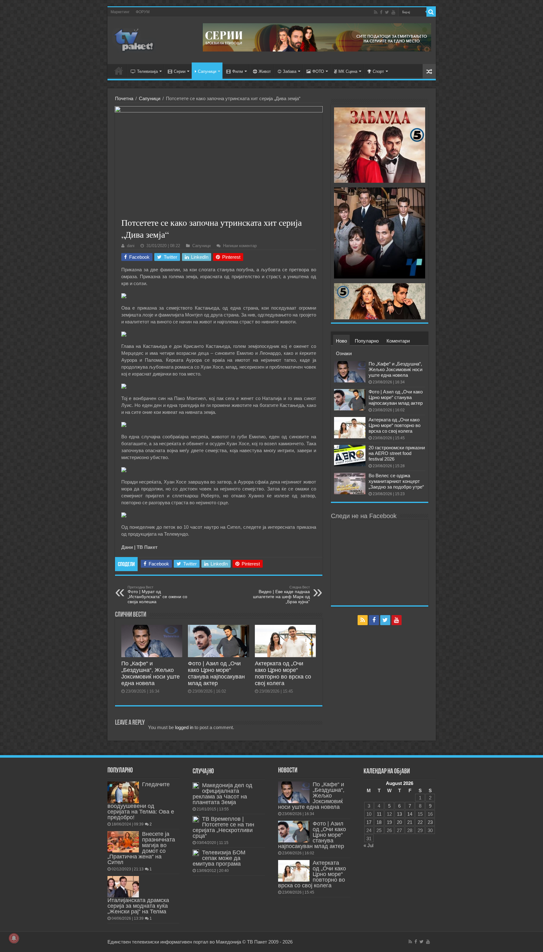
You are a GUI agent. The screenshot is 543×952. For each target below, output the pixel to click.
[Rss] (375, 12)
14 (409, 814)
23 (430, 822)
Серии (179, 71)
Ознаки (344, 353)
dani (130, 245)
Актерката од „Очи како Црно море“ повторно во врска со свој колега (283, 673)
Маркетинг (120, 12)
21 (409, 822)
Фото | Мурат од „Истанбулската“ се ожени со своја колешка (157, 594)
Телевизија (147, 71)
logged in (184, 727)
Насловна (119, 70)
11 (379, 814)
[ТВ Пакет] (134, 39)
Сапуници (207, 71)
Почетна (124, 98)
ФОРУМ (143, 12)
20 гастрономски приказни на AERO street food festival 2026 (397, 453)
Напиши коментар (240, 245)
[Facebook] (381, 12)
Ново (341, 340)
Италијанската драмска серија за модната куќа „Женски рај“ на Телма (138, 906)
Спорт (378, 71)
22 (420, 822)
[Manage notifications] (14, 938)
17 (368, 822)
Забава (289, 71)
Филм (237, 71)
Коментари (398, 340)
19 (389, 822)
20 (399, 822)
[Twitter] (387, 12)
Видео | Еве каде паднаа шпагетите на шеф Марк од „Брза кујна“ (281, 594)
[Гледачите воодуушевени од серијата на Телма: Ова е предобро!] (123, 792)
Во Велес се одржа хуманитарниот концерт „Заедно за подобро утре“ (396, 481)
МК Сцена (347, 71)
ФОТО (318, 71)
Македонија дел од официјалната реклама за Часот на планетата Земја (222, 793)
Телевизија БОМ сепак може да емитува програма (219, 858)
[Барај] (431, 12)
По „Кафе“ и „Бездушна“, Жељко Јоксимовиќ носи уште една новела (150, 673)
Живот (265, 71)
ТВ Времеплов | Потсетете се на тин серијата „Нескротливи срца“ (223, 827)
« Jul (368, 845)
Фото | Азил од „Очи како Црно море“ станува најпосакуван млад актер (216, 673)
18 (378, 822)
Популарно (367, 340)
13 (399, 814)
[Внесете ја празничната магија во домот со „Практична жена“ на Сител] (123, 841)
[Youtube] (393, 12)
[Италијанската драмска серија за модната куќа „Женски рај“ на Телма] (123, 886)
